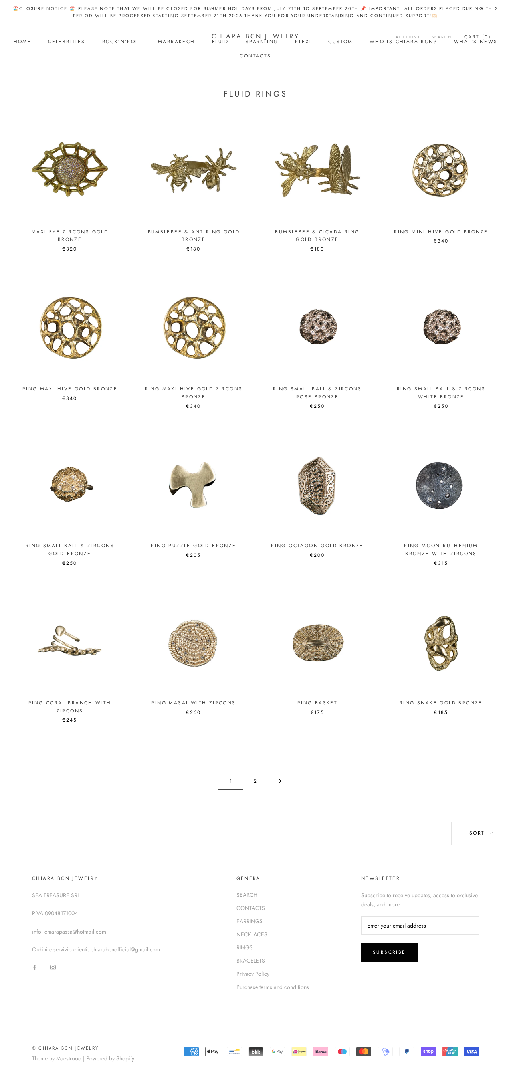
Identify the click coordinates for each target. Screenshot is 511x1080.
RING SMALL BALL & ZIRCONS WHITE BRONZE (441, 392)
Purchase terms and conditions (272, 987)
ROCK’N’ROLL (121, 41)
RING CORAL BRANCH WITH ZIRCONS (69, 706)
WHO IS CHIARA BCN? (403, 41)
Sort (478, 833)
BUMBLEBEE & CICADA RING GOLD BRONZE (317, 235)
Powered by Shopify (110, 1058)
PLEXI (303, 41)
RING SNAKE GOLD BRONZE (441, 702)
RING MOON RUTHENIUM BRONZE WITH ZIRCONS (441, 549)
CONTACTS (255, 55)
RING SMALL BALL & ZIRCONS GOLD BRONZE (70, 549)
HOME (23, 41)
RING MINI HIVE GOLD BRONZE (441, 231)
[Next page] (280, 781)
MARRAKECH (176, 41)
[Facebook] (35, 966)
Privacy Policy (252, 974)
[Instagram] (53, 966)
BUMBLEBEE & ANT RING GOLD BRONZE (194, 235)
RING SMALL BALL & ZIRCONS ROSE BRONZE (317, 392)
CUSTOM (340, 41)
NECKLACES (251, 934)
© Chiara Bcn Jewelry (65, 1048)
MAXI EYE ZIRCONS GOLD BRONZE (70, 235)
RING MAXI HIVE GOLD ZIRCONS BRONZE (194, 392)
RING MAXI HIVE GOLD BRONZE (69, 388)
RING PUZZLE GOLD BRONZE (193, 545)
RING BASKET (317, 702)
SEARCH (246, 895)
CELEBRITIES (66, 41)
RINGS (244, 947)
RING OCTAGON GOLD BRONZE (317, 545)
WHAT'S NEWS (475, 41)
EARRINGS (249, 921)
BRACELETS (250, 961)
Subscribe (389, 952)
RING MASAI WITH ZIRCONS (193, 702)
